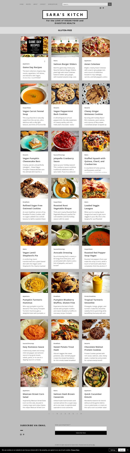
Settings (112, 450)
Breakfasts (26, 202)
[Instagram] (100, 8)
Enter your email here (62, 425)
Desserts (56, 108)
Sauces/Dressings (59, 155)
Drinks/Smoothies (90, 296)
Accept (122, 450)
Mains (55, 60)
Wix (94, 445)
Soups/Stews (27, 108)
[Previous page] (53, 413)
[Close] (128, 449)
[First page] (49, 413)
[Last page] (81, 413)
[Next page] (77, 413)
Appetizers (26, 64)
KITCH (65, 14)
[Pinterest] (103, 8)
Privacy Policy (75, 450)
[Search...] (110, 4)
